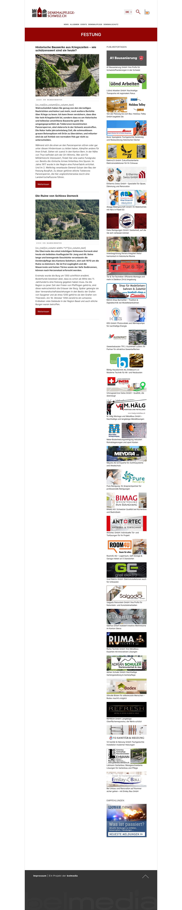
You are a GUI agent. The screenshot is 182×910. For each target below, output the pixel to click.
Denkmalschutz (111, 25)
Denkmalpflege (95, 25)
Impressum (39, 875)
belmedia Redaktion (54, 100)
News (66, 25)
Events (83, 25)
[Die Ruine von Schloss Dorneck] (67, 220)
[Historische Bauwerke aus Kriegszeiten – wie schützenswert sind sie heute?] (67, 75)
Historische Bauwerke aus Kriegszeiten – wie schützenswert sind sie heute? (65, 49)
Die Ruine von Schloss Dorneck (56, 195)
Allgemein (74, 25)
